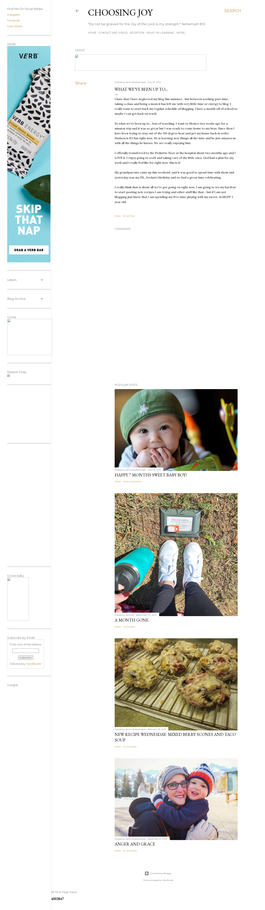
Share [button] (81, 83)
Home (92, 32)
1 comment (129, 626)
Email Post (129, 216)
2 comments (129, 746)
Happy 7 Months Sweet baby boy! (151, 475)
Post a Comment (132, 481)
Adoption (137, 32)
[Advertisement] (176, 349)
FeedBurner (33, 664)
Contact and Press (113, 32)
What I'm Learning (160, 32)
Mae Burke (167, 880)
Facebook (13, 20)
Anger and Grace (135, 844)
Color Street (14, 26)
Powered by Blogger (161, 873)
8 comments (130, 850)
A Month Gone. (132, 620)
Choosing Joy (120, 12)
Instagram (13, 14)
